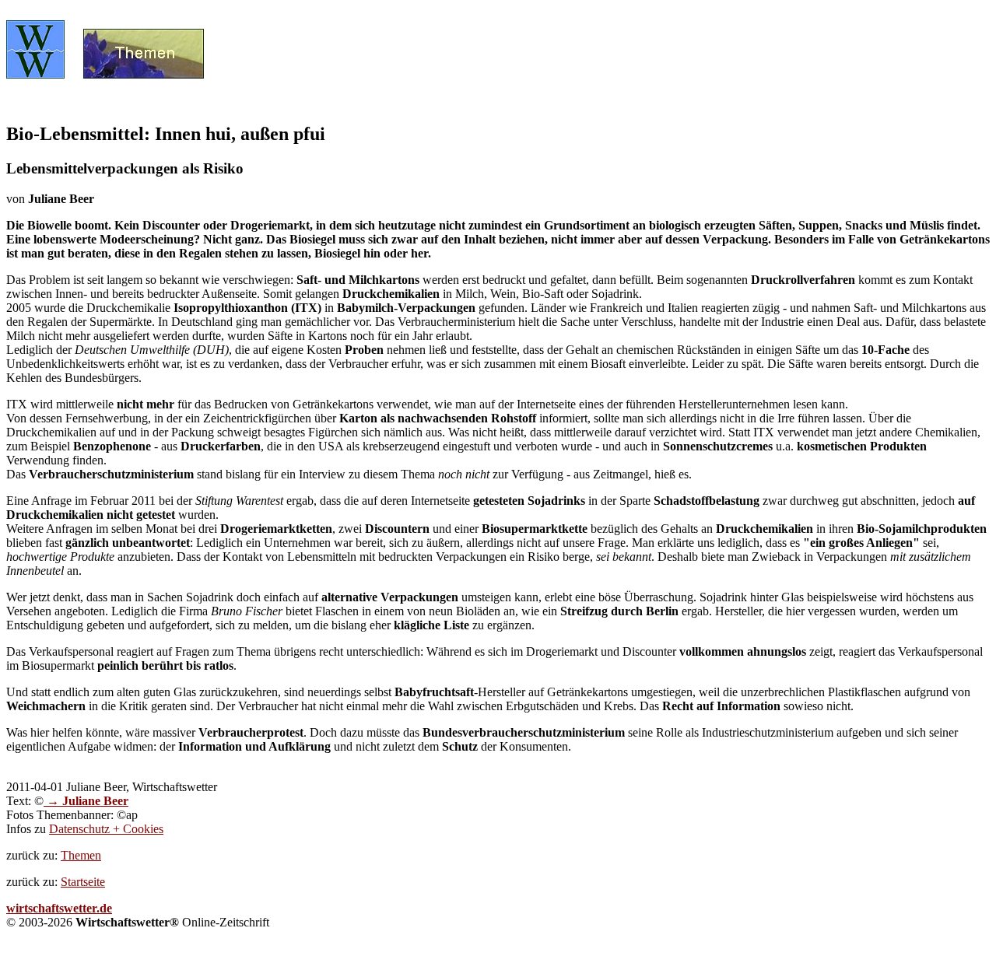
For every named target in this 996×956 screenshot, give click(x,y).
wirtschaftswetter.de (59, 908)
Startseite (83, 881)
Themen (81, 855)
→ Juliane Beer (86, 800)
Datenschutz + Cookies (106, 828)
